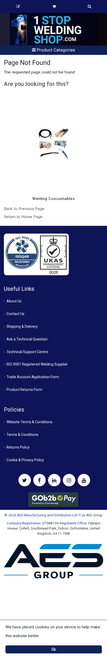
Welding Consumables (53, 198)
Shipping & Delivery (22, 326)
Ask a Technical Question (27, 339)
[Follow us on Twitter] (24, 480)
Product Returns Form (24, 389)
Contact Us (15, 314)
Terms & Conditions (22, 435)
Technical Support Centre (27, 352)
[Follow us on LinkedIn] (54, 480)
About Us (14, 301)
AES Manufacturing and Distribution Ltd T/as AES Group (60, 515)
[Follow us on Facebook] (39, 480)
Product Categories (55, 50)
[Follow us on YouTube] (84, 480)
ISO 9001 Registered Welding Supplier (37, 364)
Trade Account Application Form (32, 377)
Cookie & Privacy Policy (25, 460)
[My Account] (18, 6)
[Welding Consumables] (53, 143)
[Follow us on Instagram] (69, 480)
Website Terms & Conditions (29, 422)
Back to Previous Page (24, 208)
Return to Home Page (23, 216)
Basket (54, 6)
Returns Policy (18, 447)
